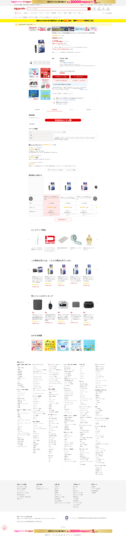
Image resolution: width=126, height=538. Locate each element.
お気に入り (57, 488)
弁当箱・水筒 (67, 376)
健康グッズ (66, 457)
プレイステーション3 (68, 402)
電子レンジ (80, 13)
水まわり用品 (67, 385)
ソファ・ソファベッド (100, 435)
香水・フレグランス (68, 446)
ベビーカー (82, 419)
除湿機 (19, 407)
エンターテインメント (53, 420)
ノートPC (35, 399)
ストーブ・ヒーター (21, 393)
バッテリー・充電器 (53, 376)
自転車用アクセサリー (100, 369)
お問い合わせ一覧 (61, 535)
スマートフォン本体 (53, 366)
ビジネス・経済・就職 (53, 427)
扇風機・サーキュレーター (23, 403)
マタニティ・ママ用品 (84, 412)
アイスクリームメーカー (22, 446)
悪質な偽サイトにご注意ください (35, 521)
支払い (74, 488)
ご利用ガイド (82, 4)
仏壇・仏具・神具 (99, 474)
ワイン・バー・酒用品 (68, 383)
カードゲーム (82, 395)
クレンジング (67, 437)
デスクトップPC (36, 398)
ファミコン (66, 411)
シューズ (97, 373)
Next (98, 29)
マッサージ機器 (36, 440)
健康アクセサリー (67, 459)
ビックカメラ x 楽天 (18, 4)
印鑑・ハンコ (98, 393)
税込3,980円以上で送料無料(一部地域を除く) (32, 4)
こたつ (19, 396)
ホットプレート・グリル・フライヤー (24, 424)
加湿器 (19, 405)
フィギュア (82, 390)
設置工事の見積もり (21, 494)
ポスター (50, 453)
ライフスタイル (52, 430)
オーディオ (35, 368)
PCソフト (35, 418)
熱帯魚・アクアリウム (84, 432)
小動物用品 (82, 434)
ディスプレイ (35, 403)
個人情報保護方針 (94, 490)
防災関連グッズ (83, 456)
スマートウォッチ (99, 415)
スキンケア (66, 434)
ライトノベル (51, 447)
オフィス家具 (98, 461)
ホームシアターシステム (38, 379)
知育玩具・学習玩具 (84, 384)
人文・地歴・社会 (52, 434)
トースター (20, 418)
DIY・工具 (82, 451)
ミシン (19, 381)
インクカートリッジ (57, 17)
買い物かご (57, 486)
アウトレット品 (99, 467)
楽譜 (50, 425)
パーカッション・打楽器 (53, 403)
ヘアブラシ (35, 425)
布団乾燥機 (20, 374)
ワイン (81, 368)
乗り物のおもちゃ (83, 386)
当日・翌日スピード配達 (22, 486)
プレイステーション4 (68, 393)
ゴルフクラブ (98, 371)
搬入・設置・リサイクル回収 (22, 492)
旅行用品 (97, 423)
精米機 (19, 416)
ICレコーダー (35, 381)
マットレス (98, 430)
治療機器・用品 (67, 419)
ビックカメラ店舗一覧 (98, 4)
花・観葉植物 (82, 464)
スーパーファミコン (68, 412)
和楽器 (50, 408)
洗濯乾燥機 (20, 371)
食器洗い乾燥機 (21, 439)
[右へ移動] (95, 199)
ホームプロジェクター (37, 376)
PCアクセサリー (36, 401)
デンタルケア (35, 435)
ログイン (104, 13)
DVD (50, 461)
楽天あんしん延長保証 (21, 488)
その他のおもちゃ (83, 404)
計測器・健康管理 (67, 454)
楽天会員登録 (109, 13)
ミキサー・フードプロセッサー (24, 433)
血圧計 (34, 451)
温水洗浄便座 (35, 444)
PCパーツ (35, 417)
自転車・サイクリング (100, 366)
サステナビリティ (69, 535)
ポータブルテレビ (36, 383)
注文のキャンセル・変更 (78, 492)
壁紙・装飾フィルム (99, 454)
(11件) (63, 35)
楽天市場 (110, 4)
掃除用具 (97, 395)
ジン (81, 369)
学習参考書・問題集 (53, 435)
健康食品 (66, 456)
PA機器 (50, 392)
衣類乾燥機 (20, 372)
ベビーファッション (84, 410)
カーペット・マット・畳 (100, 450)
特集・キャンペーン (40, 486)
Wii (65, 407)
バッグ (97, 422)
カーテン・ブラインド (100, 448)
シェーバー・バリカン (37, 427)
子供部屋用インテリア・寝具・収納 (102, 445)
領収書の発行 (75, 496)
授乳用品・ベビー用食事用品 (85, 417)
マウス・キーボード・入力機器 (39, 413)
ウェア (97, 378)
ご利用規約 (93, 492)
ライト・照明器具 (21, 386)
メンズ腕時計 (98, 408)
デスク (97, 440)
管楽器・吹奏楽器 (52, 396)
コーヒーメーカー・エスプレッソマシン (24, 421)
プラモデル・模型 (83, 388)
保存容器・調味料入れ (68, 371)
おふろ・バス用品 (83, 413)
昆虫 (81, 441)
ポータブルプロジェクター (38, 393)
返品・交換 (75, 490)
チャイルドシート (83, 420)
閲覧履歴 (56, 490)
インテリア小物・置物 (100, 462)
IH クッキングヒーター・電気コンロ (24, 435)
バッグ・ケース (99, 375)
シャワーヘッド (36, 438)
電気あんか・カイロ (21, 400)
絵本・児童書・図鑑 (53, 418)
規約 (86, 89)
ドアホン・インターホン (85, 452)
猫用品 (81, 427)
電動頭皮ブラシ (36, 437)
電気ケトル (20, 429)
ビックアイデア (34, 13)
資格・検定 (51, 449)
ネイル (65, 441)
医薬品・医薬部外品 (68, 417)
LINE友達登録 (76, 500)
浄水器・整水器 (21, 441)
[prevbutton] (28, 239)
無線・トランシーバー (37, 388)
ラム (81, 371)
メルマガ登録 (75, 498)
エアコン (59, 13)
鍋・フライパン (67, 366)
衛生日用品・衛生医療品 (69, 420)
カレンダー (51, 428)
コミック (50, 416)
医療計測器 (66, 427)
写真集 (50, 451)
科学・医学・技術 (52, 442)
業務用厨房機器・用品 (68, 380)
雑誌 (50, 432)
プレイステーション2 (68, 404)
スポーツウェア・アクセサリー (102, 385)
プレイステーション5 (68, 391)
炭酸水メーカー (21, 437)
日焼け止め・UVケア (68, 444)
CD (49, 459)
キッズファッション (84, 408)
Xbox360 (66, 398)
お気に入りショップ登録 (78, 494)
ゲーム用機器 (35, 415)
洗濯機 (69, 13)
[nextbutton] (97, 239)
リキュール (82, 373)
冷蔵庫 (65, 13)
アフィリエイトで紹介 (77, 502)
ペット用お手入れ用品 (84, 430)
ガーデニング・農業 (84, 459)
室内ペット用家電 (83, 444)
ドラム (50, 398)
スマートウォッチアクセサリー (55, 381)
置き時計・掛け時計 (99, 452)
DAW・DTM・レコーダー (54, 394)
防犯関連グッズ (99, 469)
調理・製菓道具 (67, 368)
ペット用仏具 (82, 442)
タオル (97, 404)
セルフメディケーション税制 (22, 521)
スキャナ (35, 406)
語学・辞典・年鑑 (52, 440)
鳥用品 (81, 435)
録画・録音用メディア (37, 371)
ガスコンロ (20, 426)
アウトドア (98, 383)
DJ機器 (50, 405)
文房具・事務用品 (99, 391)
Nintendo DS (66, 409)
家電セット (26, 13)
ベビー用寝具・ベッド (84, 415)
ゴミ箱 (97, 457)
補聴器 (34, 442)
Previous (27, 29)
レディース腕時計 (99, 410)
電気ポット (20, 427)
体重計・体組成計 (36, 449)
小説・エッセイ (52, 437)
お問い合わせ (75, 506)
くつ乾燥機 (20, 376)
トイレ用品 (98, 402)
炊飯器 (19, 414)
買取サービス (19, 498)
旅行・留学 (51, 421)
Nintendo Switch (67, 390)
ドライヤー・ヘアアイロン (38, 423)
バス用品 (97, 400)
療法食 (81, 446)
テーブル (97, 438)
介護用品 (66, 426)
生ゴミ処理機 (20, 444)
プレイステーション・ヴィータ (70, 400)
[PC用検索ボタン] (89, 8)
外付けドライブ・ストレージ (39, 411)
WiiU (65, 405)
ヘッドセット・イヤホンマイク (55, 378)
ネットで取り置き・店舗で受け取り (24, 496)
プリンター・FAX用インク (45, 17)
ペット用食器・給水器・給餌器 (86, 437)
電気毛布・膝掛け (21, 398)
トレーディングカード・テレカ (86, 398)
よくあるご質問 (89, 4)
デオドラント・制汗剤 (68, 442)
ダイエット (66, 452)
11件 (54, 144)
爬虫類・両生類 (83, 439)
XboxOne (66, 397)
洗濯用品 (97, 397)
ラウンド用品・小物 (99, 376)
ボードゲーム (82, 397)
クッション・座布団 (99, 437)
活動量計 (35, 445)
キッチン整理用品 (67, 375)
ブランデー (82, 376)
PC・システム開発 (52, 444)
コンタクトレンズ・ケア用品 (70, 424)
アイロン (19, 379)
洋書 (50, 446)
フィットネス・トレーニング (101, 380)
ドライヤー (41, 13)
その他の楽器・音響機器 (53, 411)
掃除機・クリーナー (21, 378)
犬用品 (81, 428)
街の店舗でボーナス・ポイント (42, 488)
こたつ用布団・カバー (100, 459)
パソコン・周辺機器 (22, 17)
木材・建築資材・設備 (84, 457)
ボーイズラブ (51, 439)
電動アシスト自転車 (99, 368)
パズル (81, 393)
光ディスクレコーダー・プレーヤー (39, 374)
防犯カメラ (82, 454)
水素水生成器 (20, 443)
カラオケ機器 (51, 410)
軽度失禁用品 (67, 429)
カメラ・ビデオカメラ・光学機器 (39, 369)
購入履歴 (56, 492)
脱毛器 (34, 431)
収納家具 (97, 447)
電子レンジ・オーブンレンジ (23, 413)
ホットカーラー (36, 433)
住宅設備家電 (20, 385)
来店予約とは (82, 89)
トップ (15, 17)
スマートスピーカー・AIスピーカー (39, 391)
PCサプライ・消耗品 (33, 17)
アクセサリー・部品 (37, 386)
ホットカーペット (21, 394)
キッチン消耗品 (67, 373)
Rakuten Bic (19, 9)
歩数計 (34, 447)
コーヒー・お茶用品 (68, 382)
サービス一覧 (54, 535)
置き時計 (97, 413)
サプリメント (67, 451)
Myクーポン (57, 494)
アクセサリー (51, 401)
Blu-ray (50, 457)
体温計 (34, 452)
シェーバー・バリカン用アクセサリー (39, 429)
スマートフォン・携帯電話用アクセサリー (55, 370)
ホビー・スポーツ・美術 (53, 423)
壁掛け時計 (98, 412)
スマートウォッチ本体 (53, 379)
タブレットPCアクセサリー (54, 372)
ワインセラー (20, 431)
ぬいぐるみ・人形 (83, 383)
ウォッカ (81, 375)
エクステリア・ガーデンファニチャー (86, 462)
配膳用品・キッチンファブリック (71, 378)
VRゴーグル (51, 386)
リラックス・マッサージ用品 (70, 461)
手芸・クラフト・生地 (100, 398)
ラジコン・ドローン (84, 391)
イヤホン (47, 13)
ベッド (97, 433)
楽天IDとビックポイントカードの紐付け (62, 502)
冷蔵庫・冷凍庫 (21, 367)
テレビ (74, 13)
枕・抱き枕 (98, 431)
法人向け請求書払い (59, 500)
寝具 (96, 428)
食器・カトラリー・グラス (69, 369)
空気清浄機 (53, 13)
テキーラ (81, 378)
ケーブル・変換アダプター (54, 374)
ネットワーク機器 (36, 410)
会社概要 (105, 4)
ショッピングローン (21, 490)
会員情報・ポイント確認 (59, 496)
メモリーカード (36, 385)
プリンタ (35, 405)
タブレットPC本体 (52, 368)
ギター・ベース (52, 399)
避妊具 (65, 422)
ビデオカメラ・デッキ (37, 378)
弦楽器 (50, 406)
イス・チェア (98, 442)
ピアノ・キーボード (53, 391)
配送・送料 (75, 486)
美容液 (65, 439)
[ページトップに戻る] (124, 359)
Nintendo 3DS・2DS (68, 395)
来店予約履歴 (57, 498)
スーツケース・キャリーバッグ (102, 420)
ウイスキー (82, 366)
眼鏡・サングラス (99, 387)
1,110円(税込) (51, 203)
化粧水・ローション (68, 435)
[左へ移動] (31, 199)
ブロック (81, 402)
